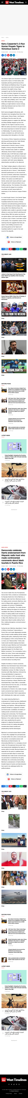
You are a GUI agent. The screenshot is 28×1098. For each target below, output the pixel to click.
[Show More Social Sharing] (16, 55)
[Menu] (2, 2)
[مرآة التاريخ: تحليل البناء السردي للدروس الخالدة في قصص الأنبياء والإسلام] (14, 470)
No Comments (13, 52)
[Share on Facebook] (2, 55)
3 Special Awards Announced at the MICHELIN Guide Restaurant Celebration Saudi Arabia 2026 (16, 420)
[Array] (14, 309)
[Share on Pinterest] (8, 55)
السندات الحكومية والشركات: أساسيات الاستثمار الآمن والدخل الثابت (14, 502)
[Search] (26, 2)
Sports (3, 40)
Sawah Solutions (14, 1091)
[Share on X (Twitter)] (5, 55)
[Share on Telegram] (14, 55)
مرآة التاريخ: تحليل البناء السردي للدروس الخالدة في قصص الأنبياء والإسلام (14, 480)
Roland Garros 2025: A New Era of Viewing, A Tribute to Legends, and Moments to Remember (13, 297)
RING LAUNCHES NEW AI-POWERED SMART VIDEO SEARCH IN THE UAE (16, 428)
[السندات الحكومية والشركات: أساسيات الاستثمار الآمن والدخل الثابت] (14, 492)
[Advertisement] (14, 20)
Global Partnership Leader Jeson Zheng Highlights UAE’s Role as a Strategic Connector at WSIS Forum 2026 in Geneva (17, 411)
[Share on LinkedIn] (11, 55)
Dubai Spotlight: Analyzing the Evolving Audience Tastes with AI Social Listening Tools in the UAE (15, 456)
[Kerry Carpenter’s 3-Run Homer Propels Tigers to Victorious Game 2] (14, 67)
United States (4, 547)
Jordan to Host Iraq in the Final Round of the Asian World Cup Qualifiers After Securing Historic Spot (13, 275)
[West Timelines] (14, 2)
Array (2, 318)
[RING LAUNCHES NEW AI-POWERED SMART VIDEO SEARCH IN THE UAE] (4, 428)
